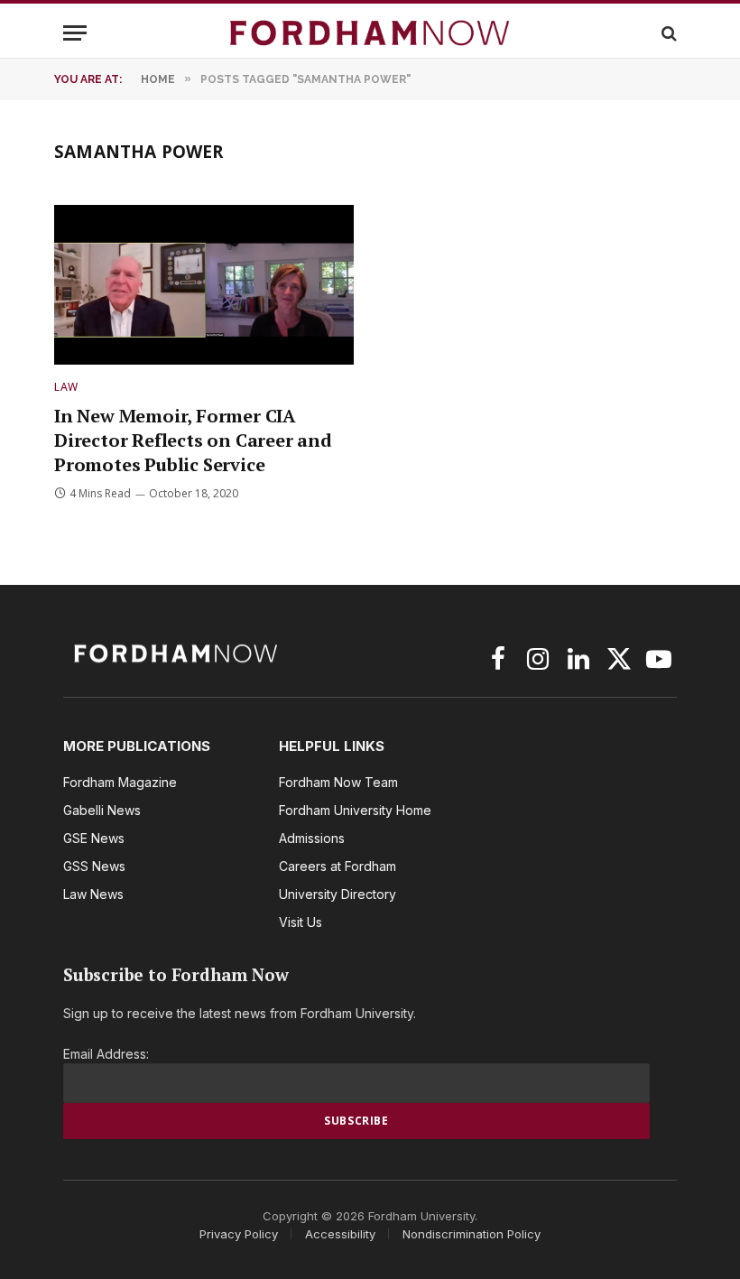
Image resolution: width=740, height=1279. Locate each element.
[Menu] (75, 33)
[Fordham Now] (370, 33)
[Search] (667, 33)
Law (66, 386)
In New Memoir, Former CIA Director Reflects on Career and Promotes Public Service (193, 440)
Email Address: (106, 1053)
